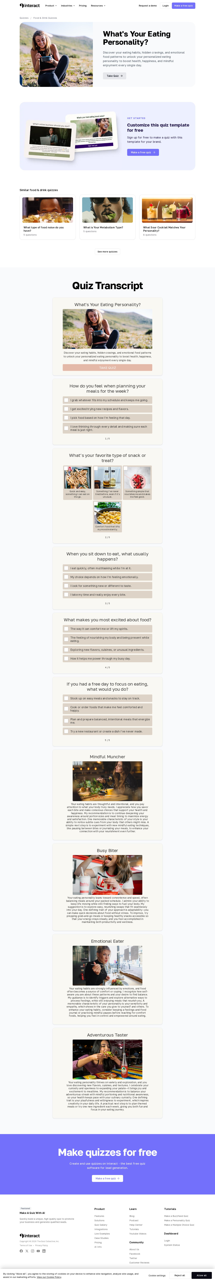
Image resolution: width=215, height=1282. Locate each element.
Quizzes (24, 18)
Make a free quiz (183, 5)
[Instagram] (32, 1251)
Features (99, 1216)
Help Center (135, 1224)
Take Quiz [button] (113, 75)
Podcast (134, 1220)
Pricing (83, 5)
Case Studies (101, 1238)
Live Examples (102, 1233)
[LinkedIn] (43, 1251)
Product (49, 5)
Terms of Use (26, 1245)
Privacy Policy (41, 1245)
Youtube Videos (137, 1233)
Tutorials (134, 1229)
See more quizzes (107, 251)
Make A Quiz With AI (32, 1212)
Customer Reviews (139, 1262)
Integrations (101, 1229)
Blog (131, 1216)
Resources (97, 5)
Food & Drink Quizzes (45, 18)
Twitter (133, 1258)
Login (166, 5)
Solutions (99, 1220)
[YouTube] (38, 1251)
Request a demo (148, 5)
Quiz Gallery (100, 1224)
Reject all (180, 1275)
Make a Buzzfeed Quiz (176, 1216)
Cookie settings (157, 1275)
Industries (66, 5)
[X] (26, 1251)
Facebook (134, 1253)
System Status (172, 1245)
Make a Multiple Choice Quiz (179, 1224)
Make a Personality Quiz (177, 1220)
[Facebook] (21, 1251)
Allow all (202, 1275)
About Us (134, 1249)
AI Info (98, 1246)
